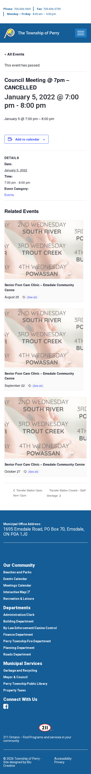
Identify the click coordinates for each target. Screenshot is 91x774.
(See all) (32, 297)
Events (9, 195)
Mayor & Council (15, 677)
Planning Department (18, 648)
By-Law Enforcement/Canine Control (30, 628)
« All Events (14, 54)
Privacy (59, 762)
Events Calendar (15, 579)
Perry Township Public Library (25, 683)
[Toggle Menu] (80, 33)
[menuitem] (45, 572)
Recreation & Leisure (18, 598)
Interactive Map (15, 592)
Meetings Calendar (17, 585)
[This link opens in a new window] (45, 727)
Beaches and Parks (17, 572)
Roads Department (17, 654)
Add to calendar (27, 139)
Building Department (18, 621)
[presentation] (44, 249)
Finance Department (18, 634)
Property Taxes (14, 690)
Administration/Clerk (18, 615)
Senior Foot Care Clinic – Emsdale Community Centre (45, 464)
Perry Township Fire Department (27, 641)
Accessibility (63, 758)
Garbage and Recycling (20, 670)
